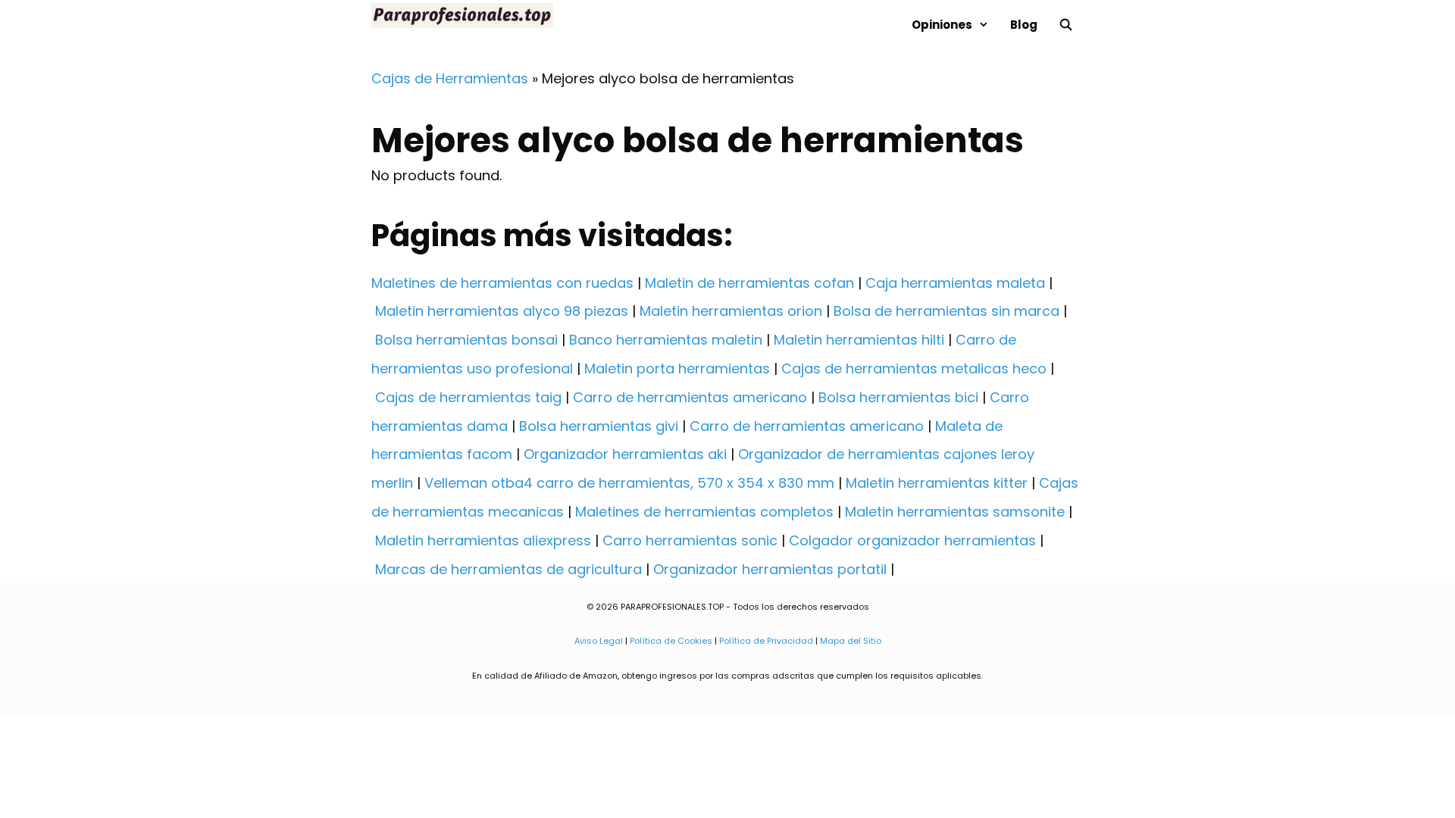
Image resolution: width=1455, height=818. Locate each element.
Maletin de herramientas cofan (749, 282)
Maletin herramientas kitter (937, 482)
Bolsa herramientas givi (598, 426)
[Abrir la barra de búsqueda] (1066, 24)
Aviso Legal (598, 641)
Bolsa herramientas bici (898, 397)
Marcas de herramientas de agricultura (508, 569)
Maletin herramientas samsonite (955, 511)
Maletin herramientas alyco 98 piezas (501, 310)
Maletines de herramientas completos (704, 511)
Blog (1023, 25)
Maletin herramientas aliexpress (483, 540)
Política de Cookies (671, 641)
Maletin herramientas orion (731, 310)
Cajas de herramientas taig (468, 397)
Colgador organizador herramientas (912, 540)
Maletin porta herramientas (677, 368)
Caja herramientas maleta (955, 282)
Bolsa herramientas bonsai (466, 339)
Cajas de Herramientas (449, 78)
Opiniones (942, 25)
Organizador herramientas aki (625, 454)
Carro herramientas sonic (690, 540)
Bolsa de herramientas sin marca (946, 310)
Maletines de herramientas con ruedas (502, 282)
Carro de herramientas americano (690, 397)
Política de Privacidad (766, 641)
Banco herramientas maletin (665, 339)
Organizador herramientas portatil (770, 569)
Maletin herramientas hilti (859, 339)
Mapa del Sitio (850, 641)
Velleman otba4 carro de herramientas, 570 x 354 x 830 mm (629, 482)
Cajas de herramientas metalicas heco (914, 368)
